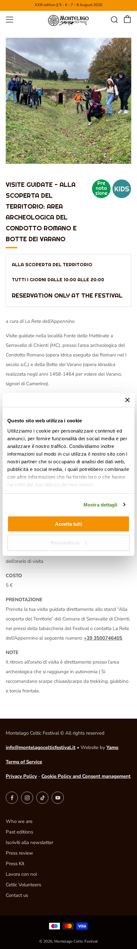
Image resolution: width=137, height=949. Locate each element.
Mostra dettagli (100, 504)
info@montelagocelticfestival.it (41, 747)
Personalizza (65, 543)
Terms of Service (24, 762)
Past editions (19, 832)
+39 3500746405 (103, 638)
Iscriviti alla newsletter (29, 842)
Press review (19, 853)
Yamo (112, 747)
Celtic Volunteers (23, 884)
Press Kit (15, 863)
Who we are (19, 821)
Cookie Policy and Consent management (86, 776)
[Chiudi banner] (127, 400)
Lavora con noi (21, 874)
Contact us (17, 895)
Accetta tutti (68, 524)
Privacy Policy (21, 776)
